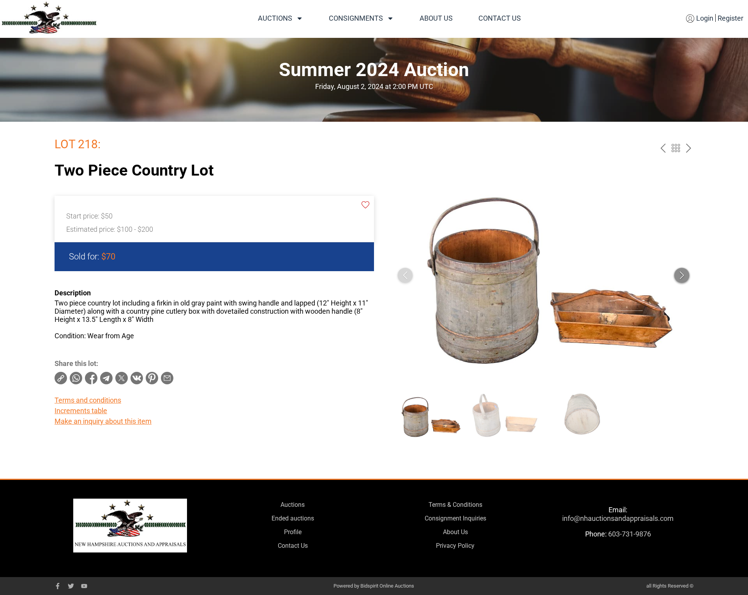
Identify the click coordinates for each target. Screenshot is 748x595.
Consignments (356, 18)
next (688, 148)
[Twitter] (71, 586)
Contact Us (499, 18)
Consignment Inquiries (455, 518)
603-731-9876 (629, 534)
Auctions (275, 18)
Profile (293, 532)
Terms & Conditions (455, 504)
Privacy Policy (455, 545)
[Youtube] (84, 586)
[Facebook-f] (58, 586)
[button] (682, 275)
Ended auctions (293, 518)
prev (663, 148)
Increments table (81, 411)
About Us (436, 18)
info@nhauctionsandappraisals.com (618, 518)
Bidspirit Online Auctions (387, 586)
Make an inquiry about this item (103, 421)
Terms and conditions (88, 400)
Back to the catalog (676, 148)
